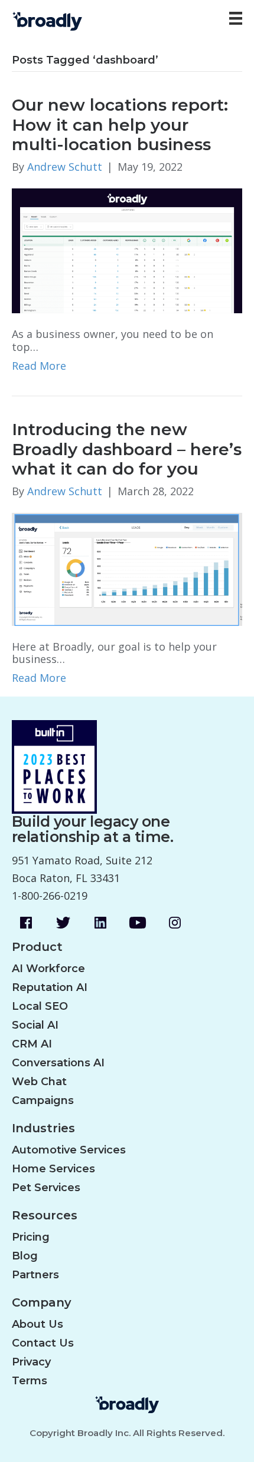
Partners (35, 1274)
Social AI (35, 1025)
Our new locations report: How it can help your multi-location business (120, 124)
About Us (37, 1324)
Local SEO (40, 1006)
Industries (43, 1128)
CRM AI (32, 1043)
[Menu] (235, 18)
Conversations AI (58, 1062)
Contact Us (43, 1343)
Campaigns (43, 1100)
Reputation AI (49, 987)
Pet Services (46, 1187)
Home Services (53, 1168)
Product (37, 947)
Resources (44, 1215)
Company (41, 1302)
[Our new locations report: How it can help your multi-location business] (127, 250)
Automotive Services (69, 1149)
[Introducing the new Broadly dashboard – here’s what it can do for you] (127, 568)
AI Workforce (48, 968)
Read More (39, 366)
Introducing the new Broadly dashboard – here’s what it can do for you (127, 449)
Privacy (31, 1361)
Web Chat (39, 1081)
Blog (25, 1255)
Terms (29, 1380)
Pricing (31, 1237)
